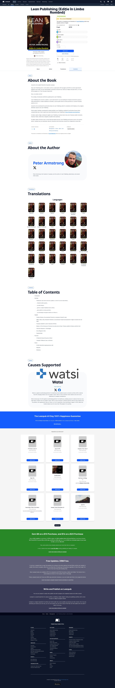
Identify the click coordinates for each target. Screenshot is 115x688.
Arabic (62, 251)
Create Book (52, 631)
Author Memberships (54, 630)
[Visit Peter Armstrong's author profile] (73, 159)
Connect (51, 1)
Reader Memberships (73, 630)
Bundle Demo (57, 475)
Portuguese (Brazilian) (73, 214)
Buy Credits (71, 631)
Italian (83, 213)
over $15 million (54, 548)
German (41, 213)
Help (111, 4)
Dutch (73, 226)
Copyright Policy (72, 653)
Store (14, 1)
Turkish (83, 226)
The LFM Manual (53, 646)
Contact (51, 666)
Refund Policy (71, 656)
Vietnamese (31, 264)
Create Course (53, 634)
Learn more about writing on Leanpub (57, 551)
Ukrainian (42, 251)
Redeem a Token (34, 640)
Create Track (52, 635)
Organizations (31, 1)
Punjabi (31, 251)
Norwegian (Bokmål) (83, 251)
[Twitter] (34, 167)
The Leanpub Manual (54, 645)
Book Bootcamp (34, 660)
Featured (4, 4)
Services (39, 1)
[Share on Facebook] (34, 129)
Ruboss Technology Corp (63, 679)
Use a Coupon (33, 638)
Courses (22, 4)
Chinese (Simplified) (31, 226)
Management (52, 128)
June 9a (83, 504)
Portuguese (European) (83, 265)
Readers (25, 1)
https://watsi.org (57, 386)
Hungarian (42, 239)
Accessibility (52, 657)
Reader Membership (75, 56)
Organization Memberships (36, 666)
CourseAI (32, 645)
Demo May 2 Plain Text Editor (32, 507)
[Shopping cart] (108, 1)
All (8, 4)
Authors (19, 1)
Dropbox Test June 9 (82, 448)
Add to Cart (65, 50)
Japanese (31, 213)
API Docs (51, 649)
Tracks (27, 4)
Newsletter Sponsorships (36, 649)
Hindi (52, 264)
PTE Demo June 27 (32, 448)
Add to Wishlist (65, 53)
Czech (73, 239)
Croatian (63, 264)
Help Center (71, 634)
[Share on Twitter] (32, 129)
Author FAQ (52, 641)
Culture (56, 128)
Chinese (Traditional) (41, 226)
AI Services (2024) (72, 642)
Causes (51, 656)
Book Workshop (34, 659)
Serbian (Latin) (73, 251)
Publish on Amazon (34, 652)
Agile (60, 128)
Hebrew (31, 278)
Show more (57, 525)
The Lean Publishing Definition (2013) (76, 645)
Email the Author (71, 128)
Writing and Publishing (53, 130)
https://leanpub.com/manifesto (72, 112)
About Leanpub (53, 663)
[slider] (57, 32)
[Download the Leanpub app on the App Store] (57, 684)
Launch (107, 4)
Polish (52, 226)
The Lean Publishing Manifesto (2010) (76, 646)
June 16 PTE (57, 448)
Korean (62, 226)
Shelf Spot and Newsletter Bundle (37, 651)
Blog (51, 664)
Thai (63, 239)
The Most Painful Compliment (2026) (76, 639)
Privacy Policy (72, 655)
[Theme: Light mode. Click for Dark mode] (104, 1)
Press (51, 667)
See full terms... (57, 424)
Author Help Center (53, 642)
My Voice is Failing (83, 478)
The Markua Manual (54, 648)
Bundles (17, 4)
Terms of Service (72, 652)
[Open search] (100, 1)
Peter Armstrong (39, 55)
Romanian (52, 251)
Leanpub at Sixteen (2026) (74, 641)
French (62, 213)
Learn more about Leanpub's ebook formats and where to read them (57, 580)
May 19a (32, 478)
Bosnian (83, 239)
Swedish (31, 239)
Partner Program (53, 655)
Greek (73, 264)
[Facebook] (59, 389)
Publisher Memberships (35, 667)
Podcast (102, 4)
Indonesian (52, 239)
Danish (41, 264)
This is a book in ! (65, 18)
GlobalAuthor (33, 646)
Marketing (44, 1)
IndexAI (32, 648)
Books (12, 4)
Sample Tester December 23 (57, 507)
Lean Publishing (80, 21)
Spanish (52, 213)
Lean (63, 128)
